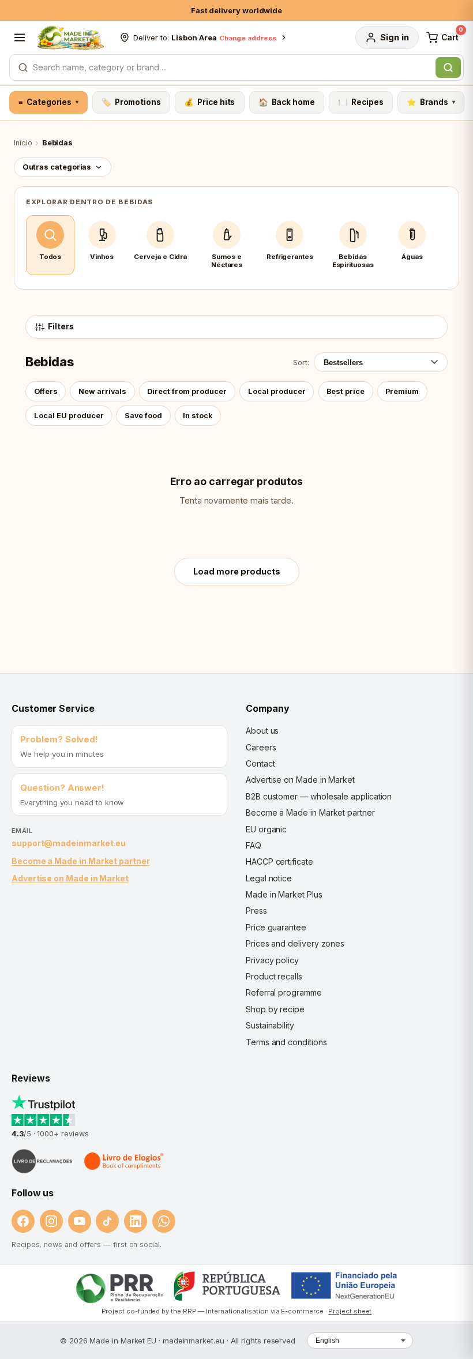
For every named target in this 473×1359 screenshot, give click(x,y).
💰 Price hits (209, 102)
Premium (402, 391)
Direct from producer (187, 391)
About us (262, 730)
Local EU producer (69, 415)
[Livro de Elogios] (124, 1161)
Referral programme (284, 992)
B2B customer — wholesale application (319, 796)
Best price (345, 391)
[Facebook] (23, 1221)
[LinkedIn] (135, 1221)
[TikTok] (107, 1221)
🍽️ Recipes (360, 102)
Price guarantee (276, 927)
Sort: (301, 362)
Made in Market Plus (284, 894)
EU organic (266, 829)
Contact (260, 763)
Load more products (236, 571)
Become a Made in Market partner (81, 861)
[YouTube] (79, 1221)
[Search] (448, 67)
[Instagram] (51, 1221)
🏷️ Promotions (131, 102)
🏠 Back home (286, 102)
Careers (261, 747)
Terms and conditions (286, 1042)
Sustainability (270, 1025)
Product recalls (274, 976)
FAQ (253, 845)
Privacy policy (272, 960)
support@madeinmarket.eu (69, 843)
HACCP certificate (279, 861)
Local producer (277, 391)
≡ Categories (48, 102)
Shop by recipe (275, 1009)
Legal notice (269, 878)
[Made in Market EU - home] (70, 37)
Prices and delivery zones (295, 943)
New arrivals (102, 391)
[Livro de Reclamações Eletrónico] (42, 1161)
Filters (61, 326)
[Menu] (19, 37)
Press (256, 910)
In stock (197, 415)
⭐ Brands (431, 102)
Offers (46, 391)
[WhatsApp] (163, 1221)
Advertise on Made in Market (70, 878)
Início (23, 142)
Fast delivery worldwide (236, 10)
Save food (143, 415)
